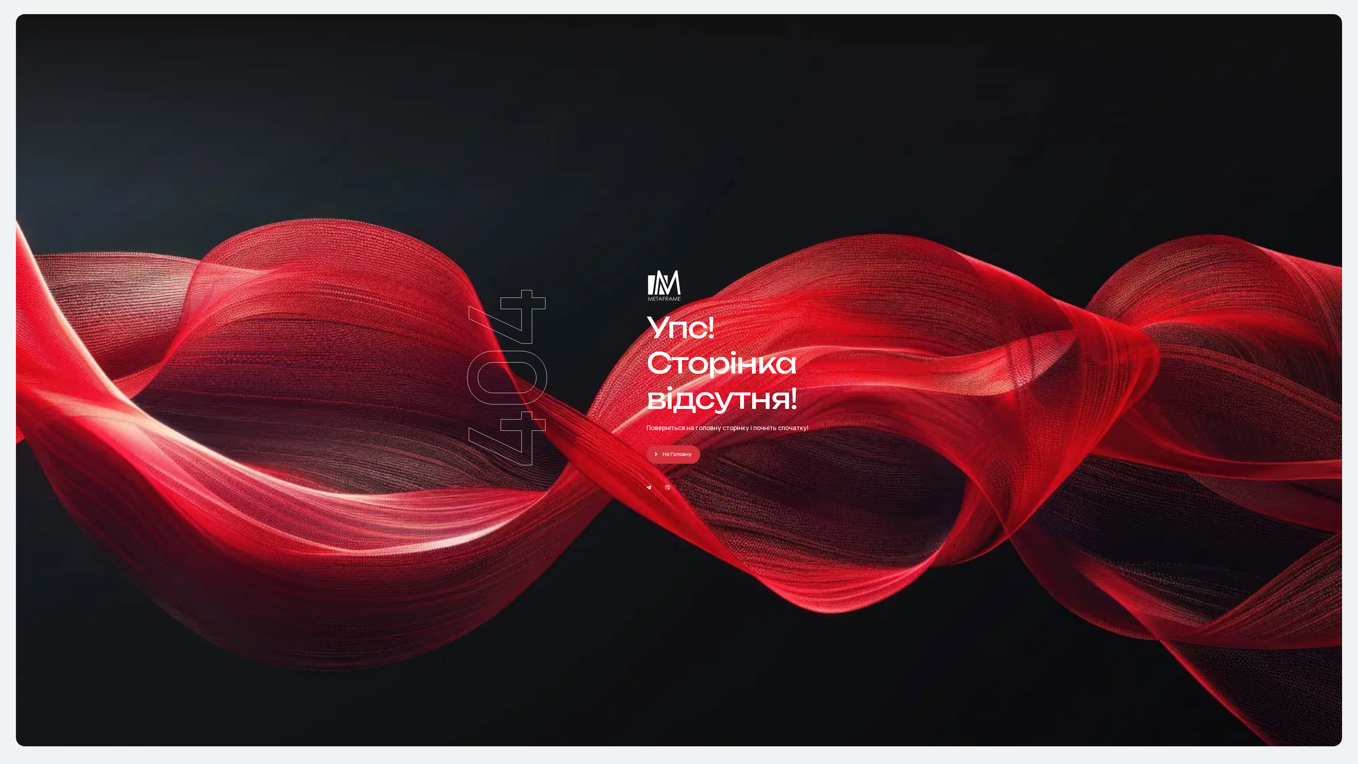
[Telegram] (648, 487)
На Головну (677, 454)
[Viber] (668, 487)
